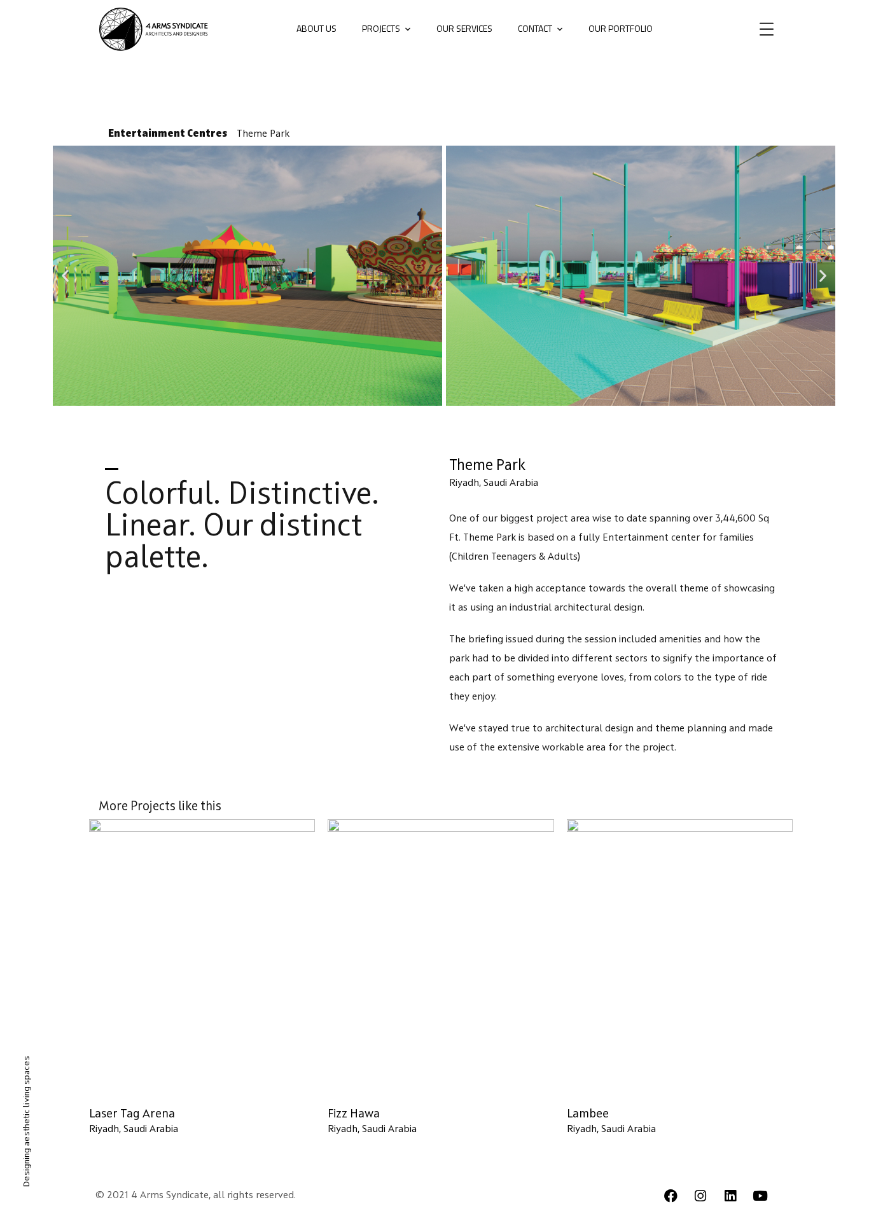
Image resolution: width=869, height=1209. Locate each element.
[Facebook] (670, 1195)
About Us (316, 28)
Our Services (464, 28)
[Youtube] (760, 1195)
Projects (381, 28)
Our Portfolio (620, 28)
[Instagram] (700, 1195)
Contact (535, 28)
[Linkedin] (730, 1195)
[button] (65, 276)
